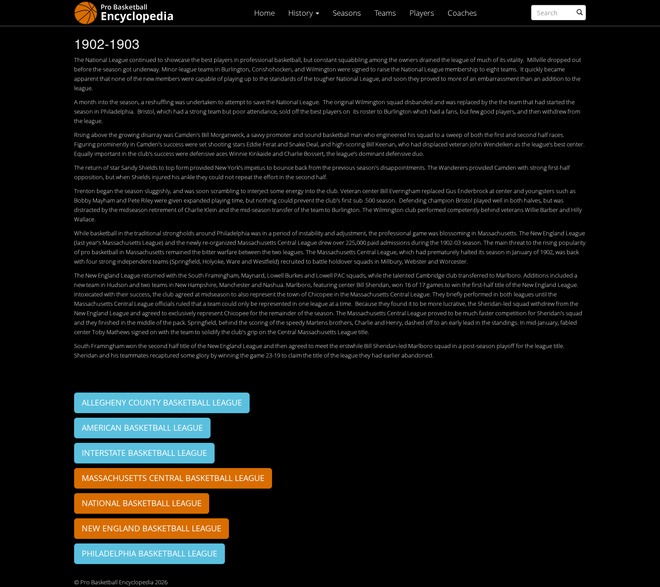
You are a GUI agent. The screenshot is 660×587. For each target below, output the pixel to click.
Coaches (462, 13)
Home (264, 13)
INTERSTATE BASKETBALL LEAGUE (144, 452)
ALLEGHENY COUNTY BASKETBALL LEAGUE (162, 402)
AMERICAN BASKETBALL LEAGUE (142, 427)
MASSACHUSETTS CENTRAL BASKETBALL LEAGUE (173, 477)
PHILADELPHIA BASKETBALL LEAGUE (149, 553)
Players (421, 13)
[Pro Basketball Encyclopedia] (127, 12)
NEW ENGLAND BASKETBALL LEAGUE (151, 528)
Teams (385, 13)
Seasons (347, 13)
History (301, 13)
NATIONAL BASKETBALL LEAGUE (142, 503)
